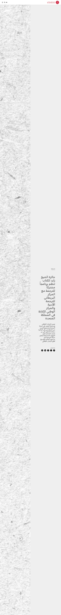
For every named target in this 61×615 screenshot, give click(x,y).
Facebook (48, 350)
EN (6, 2)
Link (54, 350)
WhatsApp (42, 350)
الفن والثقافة (53, 269)
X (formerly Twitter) (51, 350)
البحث (5, 2)
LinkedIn (45, 350)
